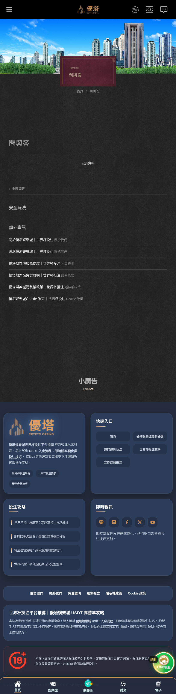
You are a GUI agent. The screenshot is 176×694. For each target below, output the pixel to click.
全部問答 (18, 188)
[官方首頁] (31, 428)
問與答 (94, 91)
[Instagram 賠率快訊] (114, 522)
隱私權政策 (73, 287)
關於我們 (60, 240)
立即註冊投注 (113, 462)
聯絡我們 (60, 251)
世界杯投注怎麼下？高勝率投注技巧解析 (41, 522)
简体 (135, 9)
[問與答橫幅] (88, 46)
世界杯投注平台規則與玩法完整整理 (38, 564)
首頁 (80, 91)
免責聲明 (67, 263)
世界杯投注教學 (150, 449)
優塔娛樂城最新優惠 (150, 436)
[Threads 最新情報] (140, 522)
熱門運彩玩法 (113, 449)
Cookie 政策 (74, 299)
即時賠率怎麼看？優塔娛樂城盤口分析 (39, 536)
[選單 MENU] (9, 9)
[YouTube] (152, 522)
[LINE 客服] (101, 522)
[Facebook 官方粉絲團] (127, 522)
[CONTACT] (164, 9)
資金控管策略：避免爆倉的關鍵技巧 (38, 550)
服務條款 (67, 275)
